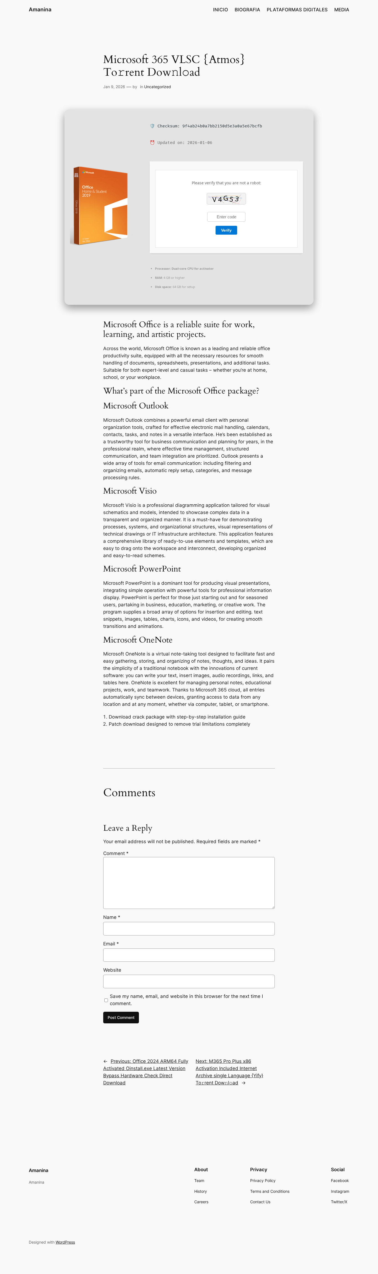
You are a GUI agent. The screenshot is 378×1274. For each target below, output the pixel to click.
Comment (116, 853)
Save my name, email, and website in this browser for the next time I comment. (186, 999)
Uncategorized (157, 86)
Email (111, 944)
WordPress (65, 1242)
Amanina (40, 9)
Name (111, 917)
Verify (226, 230)
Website (112, 970)
